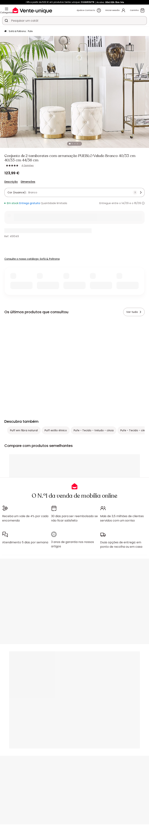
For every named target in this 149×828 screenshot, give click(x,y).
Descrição (11, 182)
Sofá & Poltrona (17, 31)
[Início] (5, 31)
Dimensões (28, 182)
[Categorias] (6, 9)
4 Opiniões (27, 165)
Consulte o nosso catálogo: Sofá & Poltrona (32, 259)
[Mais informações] (143, 203)
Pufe (30, 31)
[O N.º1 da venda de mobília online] (32, 10)
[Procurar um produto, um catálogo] (6, 21)
